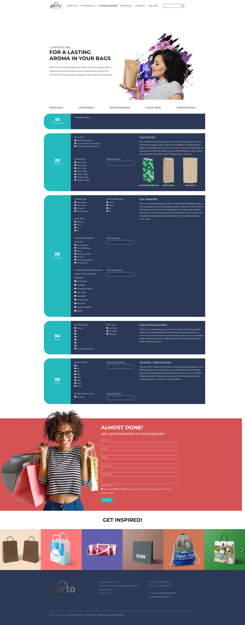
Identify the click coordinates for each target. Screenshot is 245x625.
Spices (79, 251)
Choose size (79, 159)
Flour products (82, 245)
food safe (80, 303)
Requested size (113, 159)
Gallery (153, 6)
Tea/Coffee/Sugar (83, 248)
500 (77, 371)
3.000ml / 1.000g (82, 180)
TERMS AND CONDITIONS (110, 615)
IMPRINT (90, 615)
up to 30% (112, 328)
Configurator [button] (108, 6)
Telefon (104, 457)
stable (79, 311)
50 (77, 366)
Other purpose (113, 238)
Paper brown (81, 202)
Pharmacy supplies (84, 260)
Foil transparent (82, 211)
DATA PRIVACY (76, 615)
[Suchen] (182, 6)
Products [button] (89, 6)
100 (77, 369)
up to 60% (112, 331)
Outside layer (80, 199)
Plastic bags (153, 107)
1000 (78, 374)
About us (72, 6)
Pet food (79, 257)
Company (106, 466)
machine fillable (83, 307)
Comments (106, 474)
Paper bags (56, 107)
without (111, 202)
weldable (80, 285)
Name (104, 440)
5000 (78, 380)
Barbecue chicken (83, 254)
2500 (78, 377)
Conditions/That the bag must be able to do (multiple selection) (88, 274)
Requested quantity (115, 362)
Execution (79, 137)
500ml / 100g (81, 168)
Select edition (80, 362)
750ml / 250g (81, 171)
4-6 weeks (80, 397)
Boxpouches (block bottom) (87, 146)
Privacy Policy (120, 489)
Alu (109, 208)
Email (104, 448)
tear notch (81, 292)
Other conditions (114, 270)
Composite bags (186, 107)
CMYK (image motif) (84, 349)
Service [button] (127, 6)
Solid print (112, 334)
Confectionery (82, 263)
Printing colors (81, 325)
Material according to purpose (84, 240)
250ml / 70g (81, 165)
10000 (78, 383)
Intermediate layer (115, 199)
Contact (140, 6)
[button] (242, 549)
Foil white (80, 208)
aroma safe (81, 281)
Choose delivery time (84, 393)
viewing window (84, 288)
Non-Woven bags (119, 107)
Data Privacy (107, 485)
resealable (81, 296)
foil (109, 211)
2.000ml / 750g (82, 177)
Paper (110, 205)
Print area (110, 325)
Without (79, 328)
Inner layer (79, 218)
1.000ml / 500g (82, 174)
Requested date (113, 393)
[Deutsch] (190, 6)
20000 (78, 386)
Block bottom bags (84, 140)
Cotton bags (86, 107)
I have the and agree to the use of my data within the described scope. (137, 491)
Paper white (81, 205)
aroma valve (82, 300)
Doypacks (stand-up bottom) (88, 143)
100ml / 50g (81, 162)
